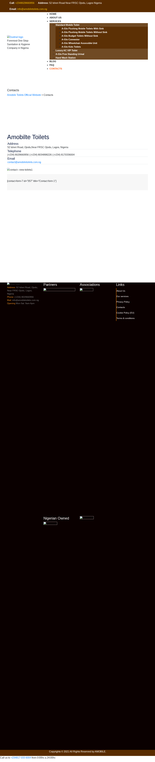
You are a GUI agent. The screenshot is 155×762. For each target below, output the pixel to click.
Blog (52, 61)
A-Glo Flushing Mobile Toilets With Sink (83, 28)
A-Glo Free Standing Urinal (70, 54)
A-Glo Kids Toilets (71, 46)
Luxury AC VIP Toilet (66, 50)
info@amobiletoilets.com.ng (32, 9)
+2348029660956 (24, 3)
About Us (55, 17)
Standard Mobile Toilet (67, 25)
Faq (51, 65)
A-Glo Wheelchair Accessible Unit (79, 43)
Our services (122, 296)
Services (55, 21)
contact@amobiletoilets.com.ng (24, 162)
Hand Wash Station (66, 57)
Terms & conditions (125, 318)
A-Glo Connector (71, 39)
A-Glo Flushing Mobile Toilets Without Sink (84, 32)
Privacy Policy (123, 302)
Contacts (55, 68)
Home (52, 14)
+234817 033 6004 (21, 757)
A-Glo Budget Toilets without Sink (80, 36)
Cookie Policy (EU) (125, 313)
